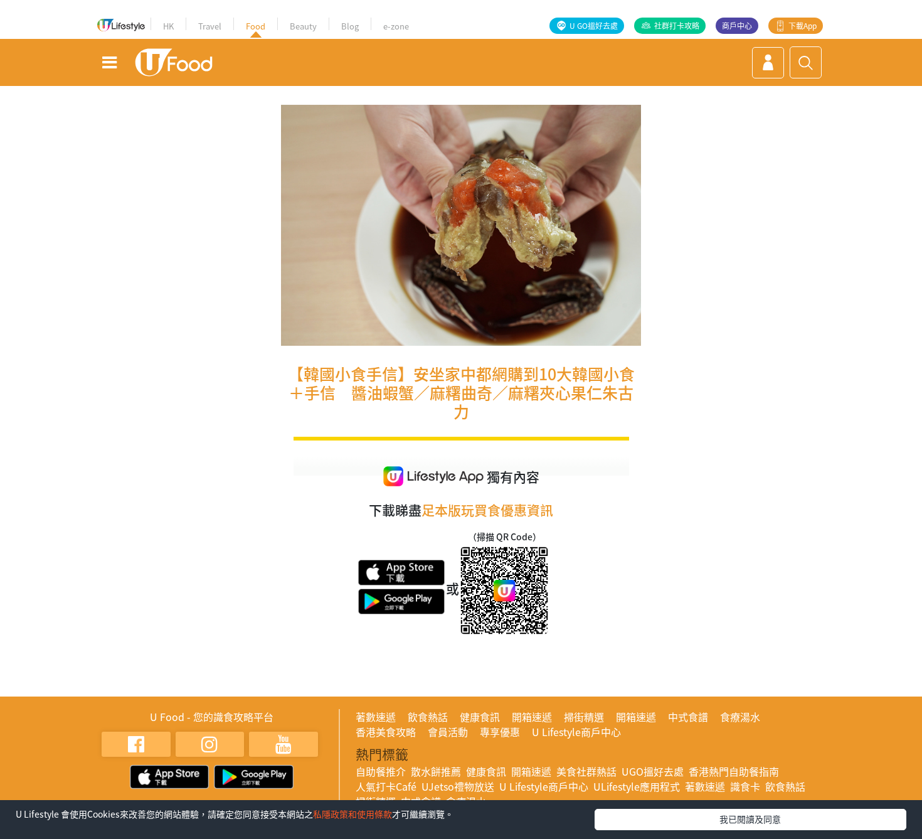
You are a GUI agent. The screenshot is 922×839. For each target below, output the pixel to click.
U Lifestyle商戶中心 (576, 731)
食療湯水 (740, 716)
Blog (350, 26)
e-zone (396, 26)
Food (255, 26)
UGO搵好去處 (653, 771)
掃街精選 (584, 716)
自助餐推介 (381, 771)
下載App (802, 25)
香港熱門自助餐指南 (734, 771)
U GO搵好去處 (594, 25)
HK (168, 26)
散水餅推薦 (436, 771)
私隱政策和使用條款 (352, 814)
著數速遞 (376, 716)
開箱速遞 (532, 716)
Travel (209, 26)
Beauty (303, 26)
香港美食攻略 (386, 731)
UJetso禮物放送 (457, 786)
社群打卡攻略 (676, 25)
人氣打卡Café (386, 786)
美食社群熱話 (586, 771)
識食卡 (745, 786)
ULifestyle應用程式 (636, 786)
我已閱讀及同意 (750, 819)
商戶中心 (737, 25)
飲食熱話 (428, 716)
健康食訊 (480, 716)
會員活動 (448, 731)
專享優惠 (500, 731)
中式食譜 (688, 716)
